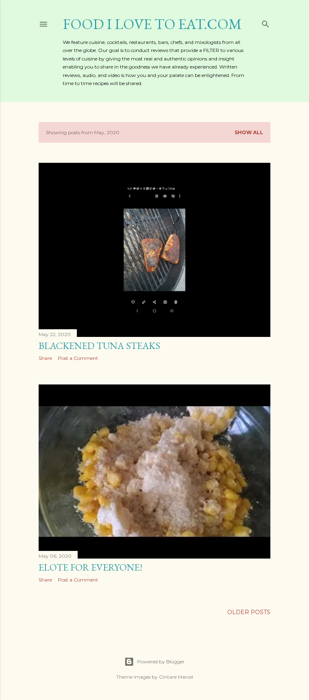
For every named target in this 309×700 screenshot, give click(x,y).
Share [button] (45, 358)
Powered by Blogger (161, 661)
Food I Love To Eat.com (152, 24)
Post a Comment (78, 358)
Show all (249, 132)
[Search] (265, 22)
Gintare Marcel (176, 677)
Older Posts (248, 612)
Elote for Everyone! (90, 567)
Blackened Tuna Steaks (99, 345)
